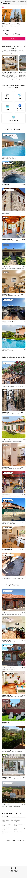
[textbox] (7, 35)
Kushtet (16, 871)
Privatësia (11, 871)
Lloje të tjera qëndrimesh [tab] (7, 816)
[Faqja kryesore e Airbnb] (3, 7)
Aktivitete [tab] (16, 816)
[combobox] (13, 30)
